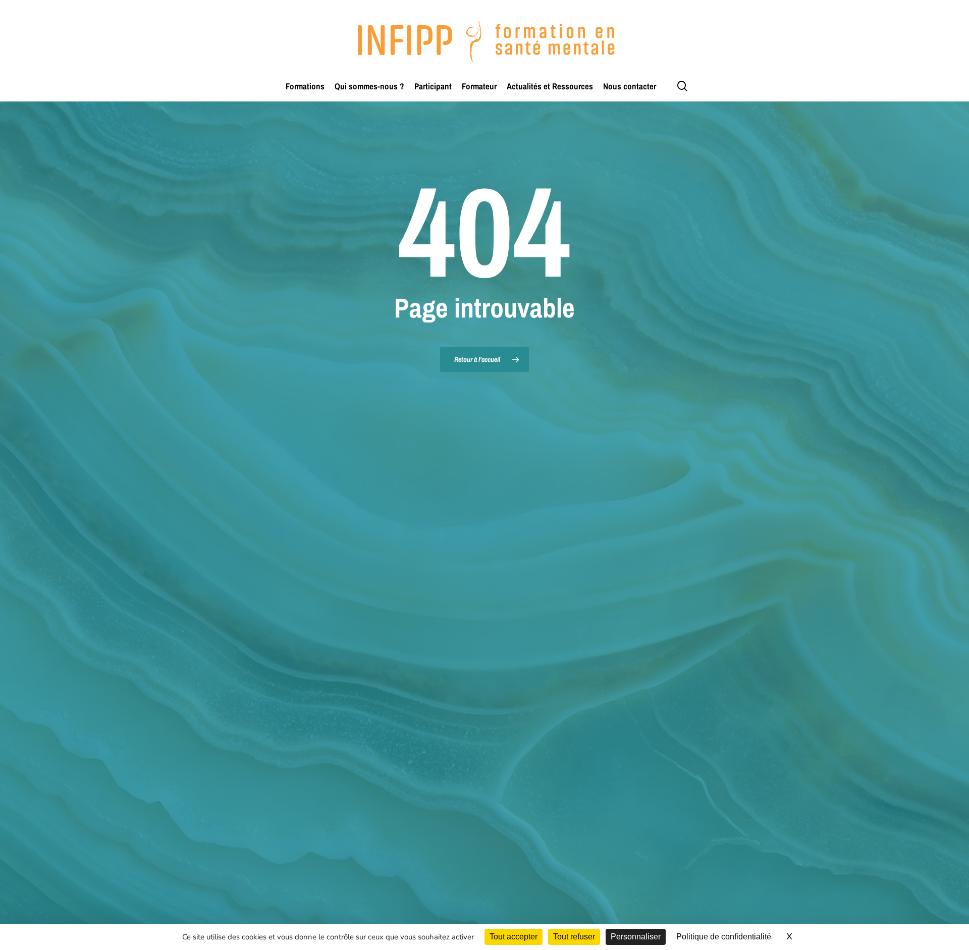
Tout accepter (513, 936)
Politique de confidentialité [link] (723, 936)
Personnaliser (636, 936)
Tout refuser (574, 936)
